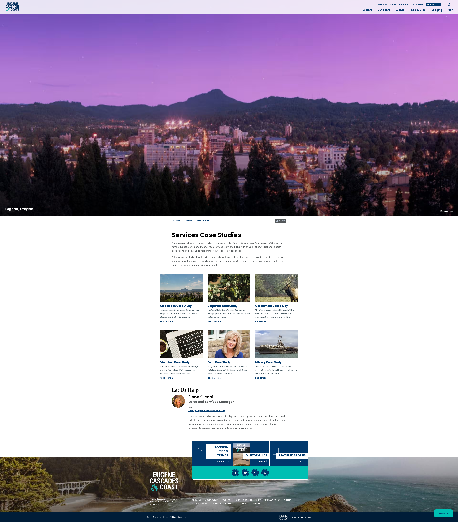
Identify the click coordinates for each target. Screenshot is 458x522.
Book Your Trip (433, 4)
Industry (257, 504)
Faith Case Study (219, 362)
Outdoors (383, 10)
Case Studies (203, 221)
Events (399, 10)
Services (190, 221)
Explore (367, 10)
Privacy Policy (273, 500)
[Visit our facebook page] (235, 472)
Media (258, 500)
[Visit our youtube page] (245, 472)
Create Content (244, 500)
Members (403, 4)
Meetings (382, 4)
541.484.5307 (155, 505)
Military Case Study (268, 362)
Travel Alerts (417, 4)
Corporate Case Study (222, 306)
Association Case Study (176, 306)
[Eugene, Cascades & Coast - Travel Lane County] (12, 6)
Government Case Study (271, 306)
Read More (165, 322)
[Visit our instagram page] (265, 472)
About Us (196, 500)
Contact (227, 500)
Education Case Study (174, 362)
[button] (443, 513)
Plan (450, 10)
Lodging (437, 10)
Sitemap (288, 500)
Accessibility (212, 500)
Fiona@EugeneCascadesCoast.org (207, 411)
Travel (214, 504)
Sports (393, 4)
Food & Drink (418, 10)
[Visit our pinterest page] (255, 472)
